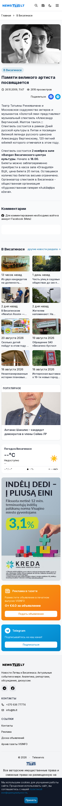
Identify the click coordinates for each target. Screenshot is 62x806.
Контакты (7, 725)
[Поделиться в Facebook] (51, 96)
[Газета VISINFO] (43, 5)
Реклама (6, 731)
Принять (31, 800)
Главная (6, 15)
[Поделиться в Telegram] (58, 96)
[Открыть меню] (57, 5)
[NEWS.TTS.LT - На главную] (13, 5)
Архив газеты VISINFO (14, 744)
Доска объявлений (12, 737)
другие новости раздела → (44, 249)
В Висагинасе (25, 15)
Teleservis (38, 757)
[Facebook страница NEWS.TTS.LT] (13, 688)
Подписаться (31, 644)
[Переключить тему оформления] (50, 5)
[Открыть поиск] (36, 5)
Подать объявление (31, 613)
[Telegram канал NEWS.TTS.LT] (4, 688)
